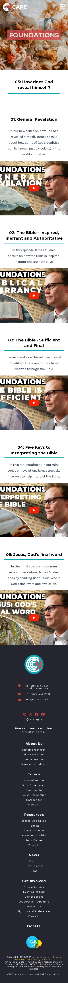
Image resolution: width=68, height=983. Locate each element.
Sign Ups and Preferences (34, 911)
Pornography (34, 790)
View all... (34, 804)
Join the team (34, 896)
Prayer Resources (34, 830)
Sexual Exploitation (34, 795)
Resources (34, 815)
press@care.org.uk (34, 731)
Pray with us (33, 906)
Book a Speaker (34, 887)
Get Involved (34, 881)
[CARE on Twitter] (30, 714)
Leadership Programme (34, 901)
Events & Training (34, 891)
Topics (34, 774)
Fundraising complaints (40, 959)
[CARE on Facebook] (36, 714)
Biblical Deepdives (34, 820)
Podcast (34, 825)
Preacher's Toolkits (34, 835)
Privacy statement (34, 754)
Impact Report (34, 759)
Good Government (34, 785)
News (34, 855)
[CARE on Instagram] (24, 714)
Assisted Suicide (34, 780)
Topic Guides (34, 840)
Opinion (34, 861)
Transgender (34, 800)
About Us (34, 744)
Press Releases (34, 866)
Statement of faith (34, 749)
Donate (34, 926)
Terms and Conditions (34, 764)
